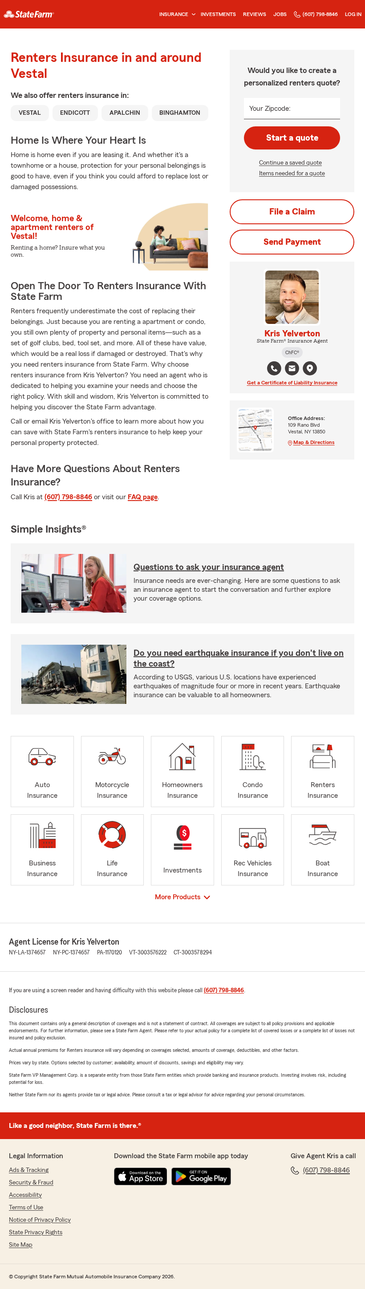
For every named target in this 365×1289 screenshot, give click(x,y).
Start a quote (292, 137)
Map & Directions (314, 442)
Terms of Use (26, 1207)
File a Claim (292, 211)
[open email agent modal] (292, 369)
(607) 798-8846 (320, 14)
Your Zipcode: (270, 108)
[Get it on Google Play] (201, 1176)
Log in (353, 14)
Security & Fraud (31, 1183)
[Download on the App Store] (140, 1176)
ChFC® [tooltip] (292, 352)
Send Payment (292, 242)
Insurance (173, 14)
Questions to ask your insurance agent (209, 567)
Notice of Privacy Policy (40, 1220)
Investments (218, 14)
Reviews (254, 14)
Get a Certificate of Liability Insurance (292, 382)
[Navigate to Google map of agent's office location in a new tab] (310, 368)
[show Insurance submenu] (191, 14)
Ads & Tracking (29, 1170)
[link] (29, 14)
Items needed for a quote (292, 173)
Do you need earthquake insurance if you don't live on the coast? (239, 658)
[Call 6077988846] (274, 368)
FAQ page (143, 497)
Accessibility (25, 1195)
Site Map (20, 1245)
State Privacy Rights (35, 1232)
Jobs (280, 14)
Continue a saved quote (290, 163)
